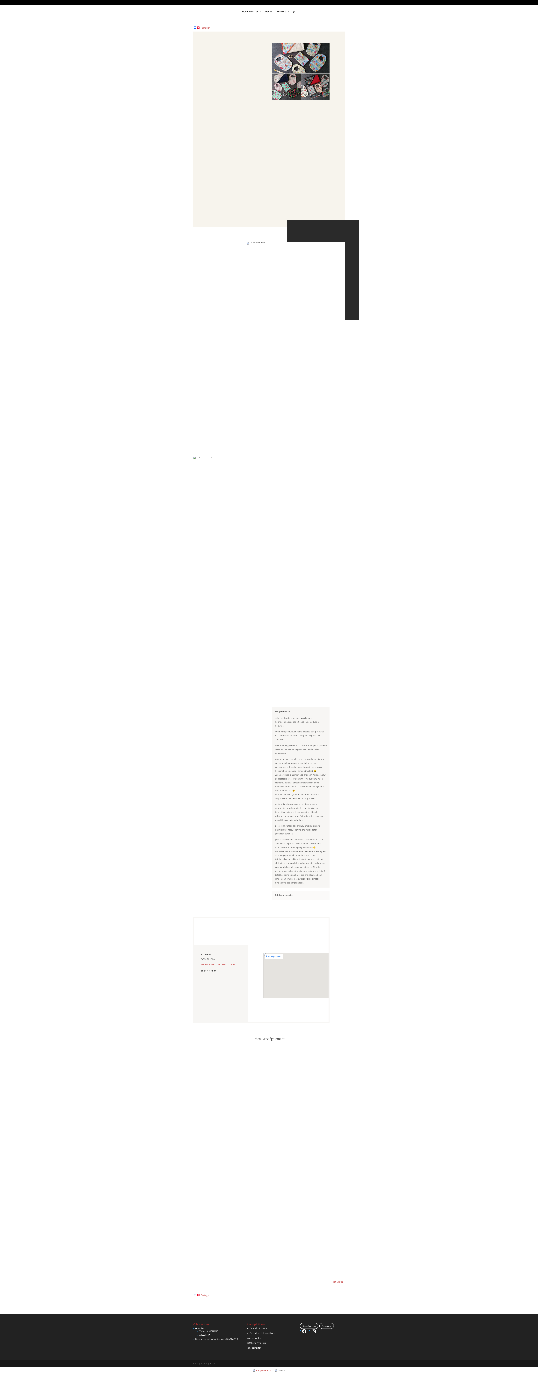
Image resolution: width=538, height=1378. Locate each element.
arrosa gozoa (203, 1260)
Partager (205, 28)
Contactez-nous (309, 1326)
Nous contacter (254, 1347)
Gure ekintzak (250, 12)
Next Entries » (338, 1281)
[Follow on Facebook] (238, 148)
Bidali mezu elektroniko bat (218, 964)
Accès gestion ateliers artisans (261, 1333)
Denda (269, 12)
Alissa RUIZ (204, 1335)
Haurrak (208, 1264)
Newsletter (326, 1326)
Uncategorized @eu (222, 1264)
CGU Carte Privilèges (256, 1343)
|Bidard (200, 1264)
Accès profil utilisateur (257, 1328)
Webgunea (221, 168)
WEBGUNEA (207, 1006)
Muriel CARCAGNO (229, 1339)
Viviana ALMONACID (208, 1331)
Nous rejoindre (254, 1338)
